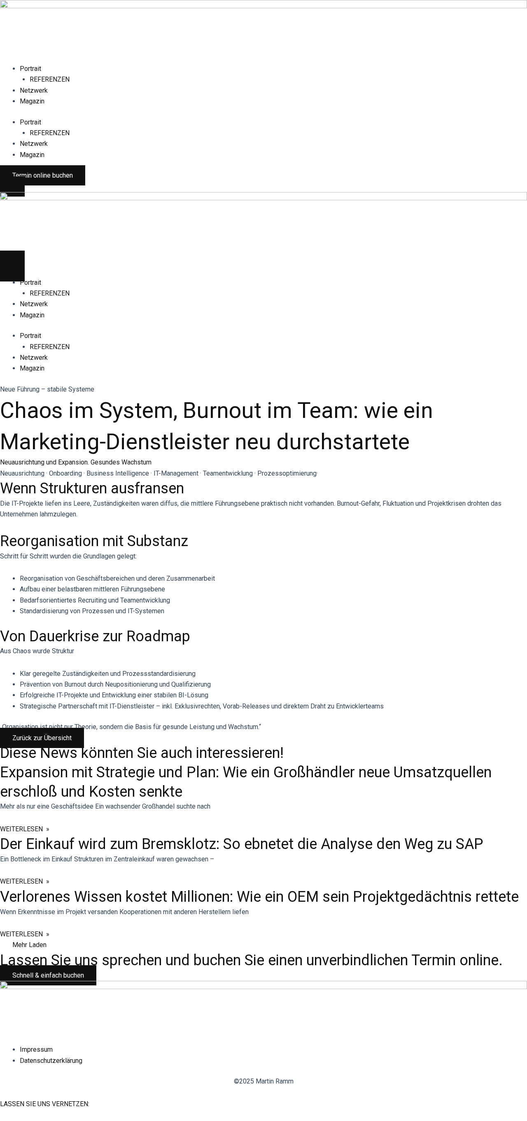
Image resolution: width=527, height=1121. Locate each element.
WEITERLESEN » (24, 829)
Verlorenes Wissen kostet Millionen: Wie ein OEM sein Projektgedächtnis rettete (259, 896)
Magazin (32, 101)
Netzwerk (34, 90)
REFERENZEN (50, 79)
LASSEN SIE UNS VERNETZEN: (44, 1104)
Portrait (30, 69)
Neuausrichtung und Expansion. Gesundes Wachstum (76, 462)
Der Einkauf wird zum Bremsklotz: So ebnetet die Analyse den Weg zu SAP (241, 844)
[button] (29, 945)
